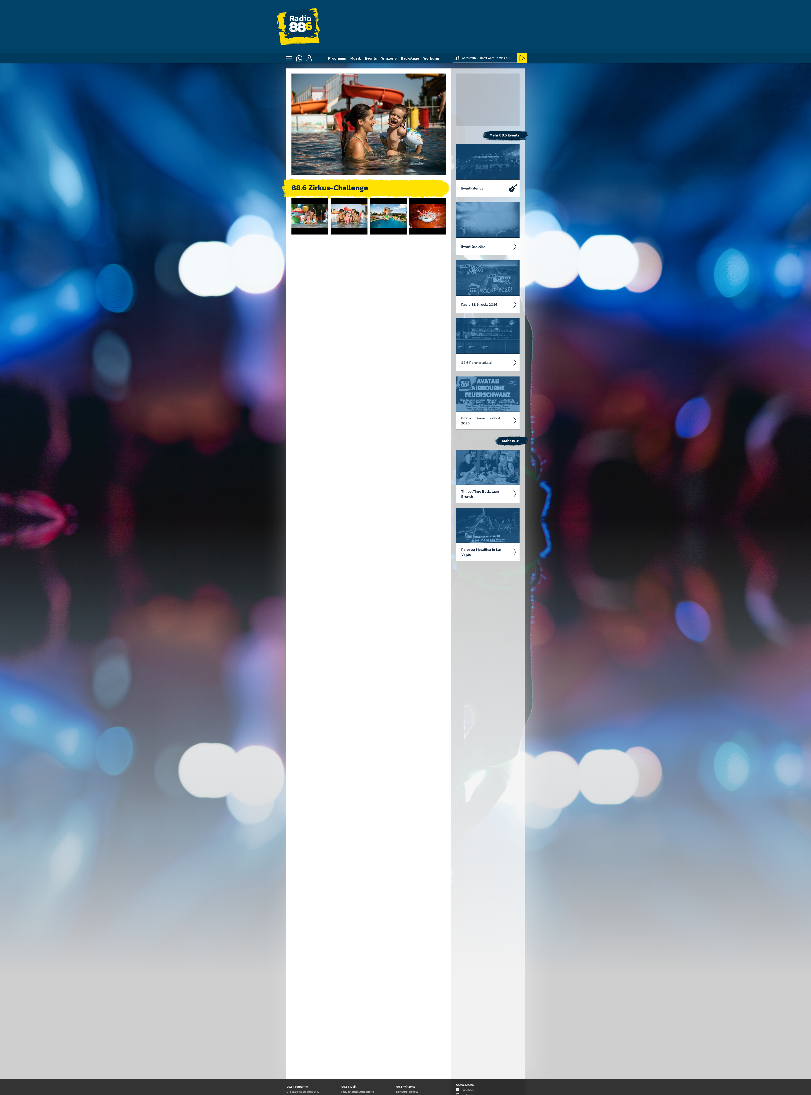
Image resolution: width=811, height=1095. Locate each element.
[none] (289, 58)
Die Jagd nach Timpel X (302, 1091)
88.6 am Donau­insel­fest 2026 (481, 420)
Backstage (410, 58)
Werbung (431, 58)
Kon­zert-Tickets (407, 1091)
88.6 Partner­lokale (476, 362)
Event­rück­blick (473, 246)
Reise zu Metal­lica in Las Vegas (481, 552)
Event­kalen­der (473, 188)
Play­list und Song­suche (357, 1091)
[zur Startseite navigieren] (300, 26)
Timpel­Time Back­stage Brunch (480, 494)
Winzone (389, 58)
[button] (309, 58)
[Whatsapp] (299, 58)
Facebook (468, 1089)
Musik (355, 58)
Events (371, 58)
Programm (337, 58)
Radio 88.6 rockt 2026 (479, 304)
